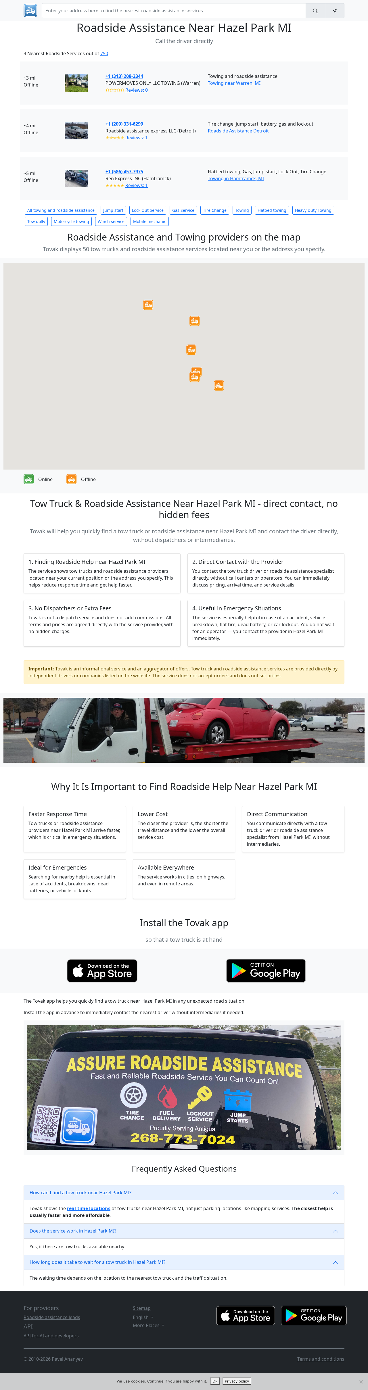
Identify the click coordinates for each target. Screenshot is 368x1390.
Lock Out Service (148, 210)
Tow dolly (36, 221)
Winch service (111, 221)
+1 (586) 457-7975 (124, 171)
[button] (191, 350)
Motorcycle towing (71, 221)
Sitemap (142, 1308)
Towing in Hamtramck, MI (236, 178)
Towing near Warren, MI (234, 83)
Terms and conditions (320, 1359)
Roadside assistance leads (52, 1317)
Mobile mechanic (149, 221)
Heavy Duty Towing (313, 210)
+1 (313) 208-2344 (124, 76)
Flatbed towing (272, 210)
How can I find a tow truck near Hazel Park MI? (80, 1192)
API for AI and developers (51, 1336)
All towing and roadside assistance (61, 210)
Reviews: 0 (136, 90)
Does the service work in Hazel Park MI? (73, 1231)
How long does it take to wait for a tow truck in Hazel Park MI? (97, 1262)
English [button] (141, 1317)
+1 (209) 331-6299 (124, 124)
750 (104, 53)
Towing (242, 210)
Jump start (113, 210)
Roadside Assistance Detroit (238, 131)
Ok (214, 1381)
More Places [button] (147, 1325)
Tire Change (215, 210)
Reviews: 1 (136, 137)
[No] (361, 1382)
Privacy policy (237, 1381)
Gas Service (183, 210)
